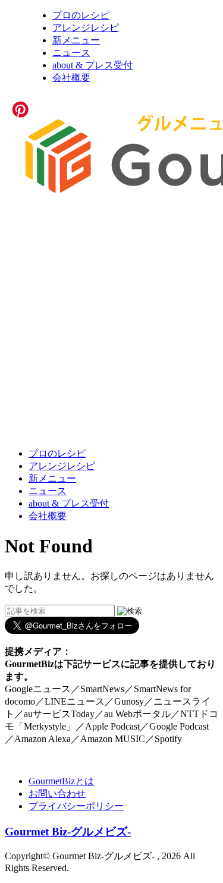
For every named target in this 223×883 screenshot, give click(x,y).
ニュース (71, 53)
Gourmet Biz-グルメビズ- (68, 831)
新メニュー (76, 40)
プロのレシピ (80, 15)
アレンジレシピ (85, 28)
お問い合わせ (57, 793)
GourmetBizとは (61, 781)
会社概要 (71, 78)
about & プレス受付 (92, 65)
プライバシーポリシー (76, 806)
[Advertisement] (111, 324)
